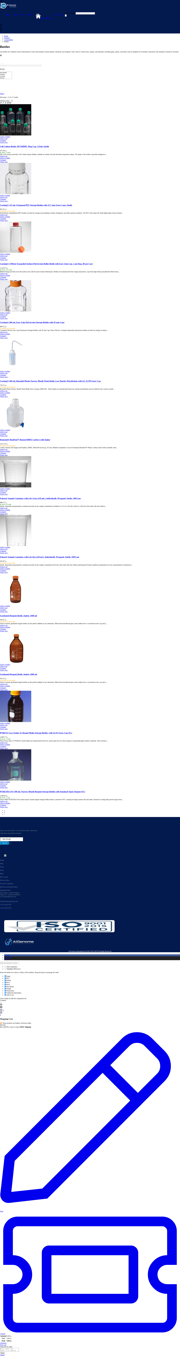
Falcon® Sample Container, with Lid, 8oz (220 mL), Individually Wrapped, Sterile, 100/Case (39, 557)
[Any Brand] (6, 73)
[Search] (66, 15)
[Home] (90, 1004)
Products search (70, 13)
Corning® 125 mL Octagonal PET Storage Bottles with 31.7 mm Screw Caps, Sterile (36, 205)
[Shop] (90, 1007)
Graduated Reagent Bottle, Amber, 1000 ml (18, 616)
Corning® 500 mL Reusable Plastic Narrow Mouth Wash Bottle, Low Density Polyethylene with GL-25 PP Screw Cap (50, 381)
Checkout (3, 1343)
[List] (1, 103)
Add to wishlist (5, 137)
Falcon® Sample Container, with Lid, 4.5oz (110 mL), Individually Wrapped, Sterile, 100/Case (40, 498)
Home (6, 36)
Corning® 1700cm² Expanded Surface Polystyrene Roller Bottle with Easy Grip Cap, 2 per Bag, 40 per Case (46, 264)
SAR (7, 957)
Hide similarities (11, 967)
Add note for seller (6, 1347)
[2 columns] (3, 103)
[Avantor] (6, 74)
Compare (3, 140)
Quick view (4, 142)
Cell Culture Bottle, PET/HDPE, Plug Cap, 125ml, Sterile (24, 146)
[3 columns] (6, 103)
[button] (3, 139)
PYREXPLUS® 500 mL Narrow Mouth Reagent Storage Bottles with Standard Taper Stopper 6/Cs (42, 792)
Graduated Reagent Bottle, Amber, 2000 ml (18, 674)
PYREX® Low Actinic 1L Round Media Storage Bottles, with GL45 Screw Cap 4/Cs (36, 733)
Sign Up (4, 843)
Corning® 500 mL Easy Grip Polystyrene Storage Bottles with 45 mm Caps (32, 322)
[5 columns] (10, 103)
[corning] (6, 76)
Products (7, 38)
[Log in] (1, 25)
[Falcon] (6, 78)
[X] (5, 856)
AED (7, 955)
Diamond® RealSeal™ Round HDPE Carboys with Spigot (25, 440)
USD (6, 959)
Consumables (8, 40)
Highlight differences (13, 969)
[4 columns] (8, 103)
